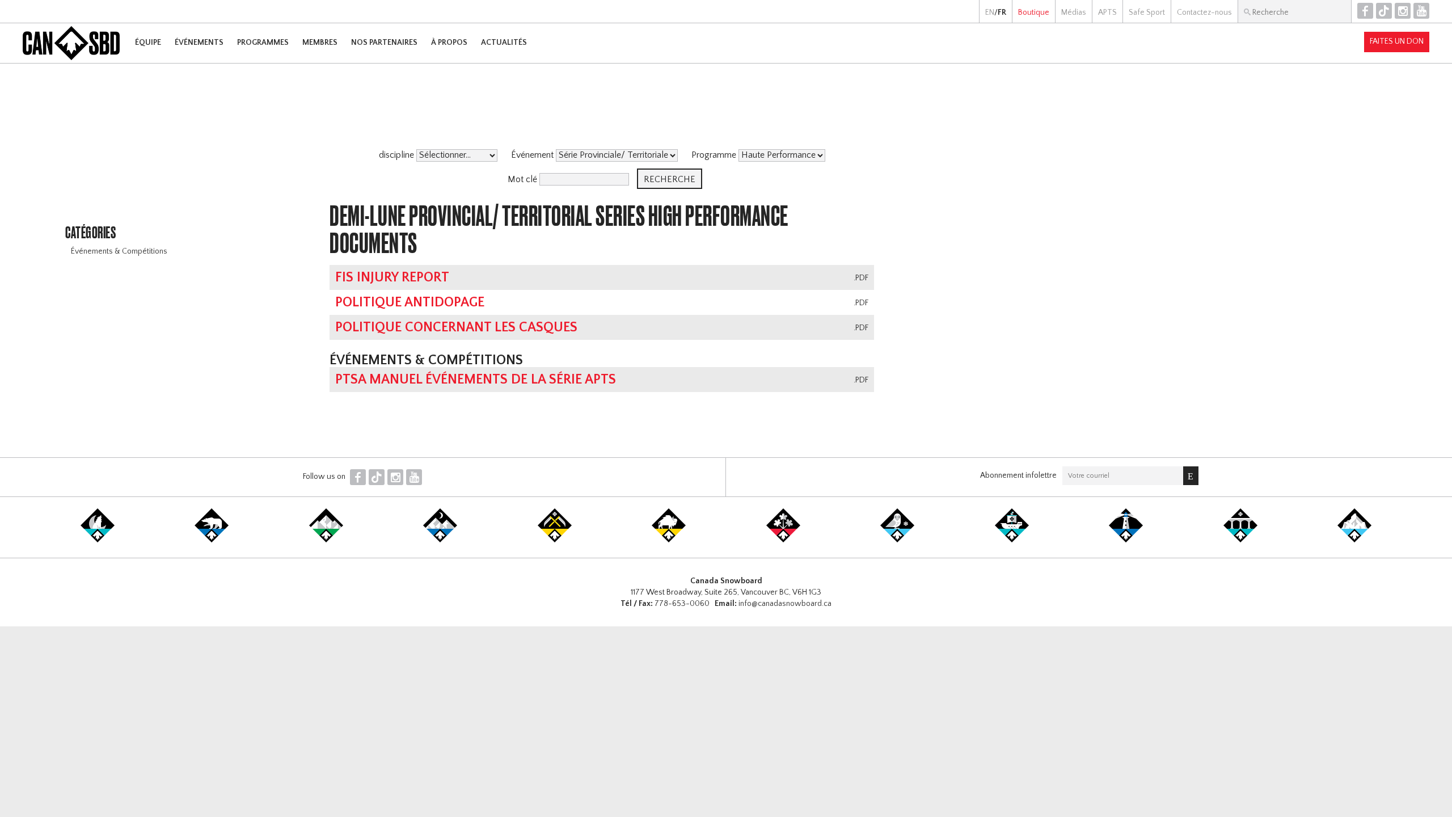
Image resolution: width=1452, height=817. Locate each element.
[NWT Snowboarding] (212, 540)
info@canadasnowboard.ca (784, 603)
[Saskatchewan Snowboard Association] (555, 540)
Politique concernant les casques (456, 327)
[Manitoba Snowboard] (669, 540)
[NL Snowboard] (1354, 540)
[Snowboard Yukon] (98, 540)
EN (989, 12)
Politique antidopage (409, 302)
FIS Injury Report (392, 277)
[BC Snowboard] (326, 540)
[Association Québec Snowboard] (897, 540)
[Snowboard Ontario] (783, 540)
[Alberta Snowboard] (440, 540)
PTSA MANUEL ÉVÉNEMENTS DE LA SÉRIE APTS (475, 379)
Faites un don (1397, 41)
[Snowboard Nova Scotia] (1126, 540)
